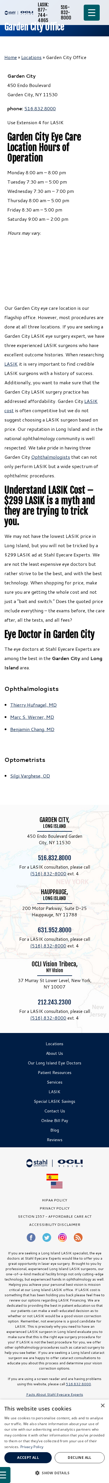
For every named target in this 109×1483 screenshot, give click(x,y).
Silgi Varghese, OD (30, 775)
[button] (54, 1472)
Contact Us (54, 1111)
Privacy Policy (31, 1446)
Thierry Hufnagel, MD (33, 704)
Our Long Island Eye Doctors (54, 1063)
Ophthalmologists (50, 457)
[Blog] (78, 1237)
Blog (54, 1130)
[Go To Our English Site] (56, 1185)
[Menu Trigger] (92, 13)
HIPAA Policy (54, 1200)
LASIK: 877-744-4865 (43, 12)
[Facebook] (31, 1237)
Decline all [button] (79, 1457)
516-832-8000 (66, 12)
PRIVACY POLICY (54, 1208)
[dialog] (54, 1441)
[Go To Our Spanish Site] (54, 1177)
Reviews (54, 1140)
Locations (31, 57)
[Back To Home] (18, 13)
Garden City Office (34, 27)
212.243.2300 (54, 1002)
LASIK (11, 363)
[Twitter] (46, 1237)
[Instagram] (62, 1237)
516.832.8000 (40, 108)
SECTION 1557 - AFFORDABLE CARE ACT (55, 1216)
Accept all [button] (28, 1457)
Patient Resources (55, 1072)
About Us (54, 1053)
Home (10, 57)
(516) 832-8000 (48, 874)
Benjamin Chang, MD (32, 729)
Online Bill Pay (54, 1120)
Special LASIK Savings (54, 1101)
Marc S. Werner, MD (32, 717)
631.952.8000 (55, 930)
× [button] (102, 1406)
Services (54, 1082)
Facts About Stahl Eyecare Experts (54, 1394)
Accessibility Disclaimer (54, 1224)
